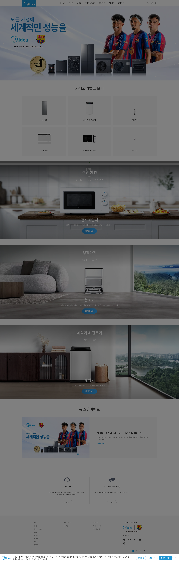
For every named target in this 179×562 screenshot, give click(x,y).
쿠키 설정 (141, 558)
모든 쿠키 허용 (165, 558)
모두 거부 (152, 558)
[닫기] (175, 558)
